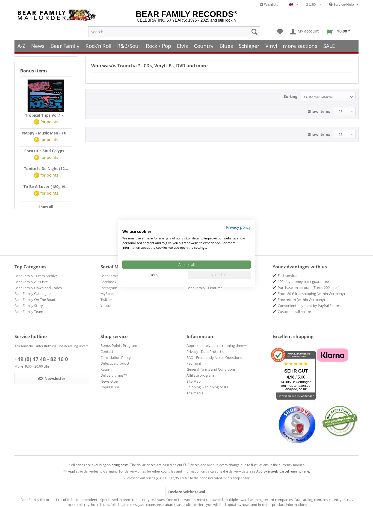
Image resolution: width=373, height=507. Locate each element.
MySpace (107, 293)
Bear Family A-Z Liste (31, 281)
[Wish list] (280, 31)
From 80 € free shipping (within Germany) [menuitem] (311, 293)
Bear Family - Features (204, 287)
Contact (106, 351)
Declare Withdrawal (186, 491)
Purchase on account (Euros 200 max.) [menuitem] (308, 287)
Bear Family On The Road (34, 299)
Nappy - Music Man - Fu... (46, 133)
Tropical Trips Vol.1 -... (46, 115)
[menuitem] (174, 31)
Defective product (114, 363)
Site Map (194, 381)
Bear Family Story (28, 305)
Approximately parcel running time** (217, 345)
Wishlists (270, 4)
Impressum (109, 387)
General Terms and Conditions (211, 369)
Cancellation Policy (115, 357)
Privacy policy (238, 227)
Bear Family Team (28, 311)
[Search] (254, 31)
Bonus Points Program (118, 345)
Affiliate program (200, 375)
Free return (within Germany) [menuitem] (301, 299)
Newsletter (109, 381)
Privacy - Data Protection (207, 351)
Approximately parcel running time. (283, 471)
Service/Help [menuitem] (344, 4)
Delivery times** (113, 375)
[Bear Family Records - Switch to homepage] (57, 15)
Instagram (108, 287)
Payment (194, 363)
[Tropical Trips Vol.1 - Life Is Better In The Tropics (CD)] (46, 96)
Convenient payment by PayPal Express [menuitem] (310, 305)
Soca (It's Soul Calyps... (45, 150)
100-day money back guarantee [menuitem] (303, 281)
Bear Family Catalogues (33, 293)
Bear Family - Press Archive (36, 275)
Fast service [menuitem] (287, 275)
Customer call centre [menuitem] (294, 311)
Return (106, 369)
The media (195, 393)
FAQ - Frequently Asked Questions (214, 357)
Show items (319, 111)
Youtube (107, 305)
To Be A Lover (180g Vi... (46, 186)
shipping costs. (118, 464)
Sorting (290, 96)
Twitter (106, 299)
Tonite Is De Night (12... (46, 168)
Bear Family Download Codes (38, 287)
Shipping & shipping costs (207, 387)
